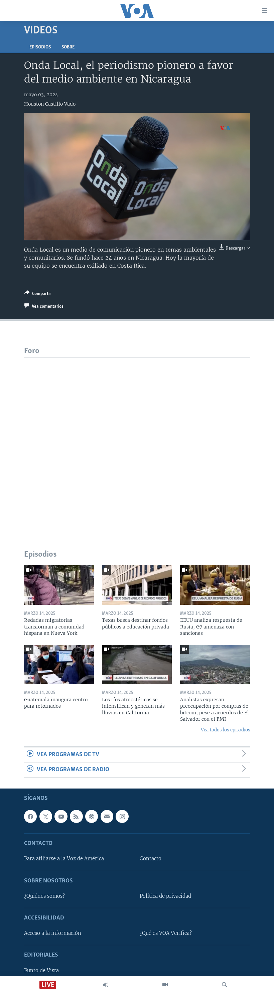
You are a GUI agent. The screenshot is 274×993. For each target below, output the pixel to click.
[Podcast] (91, 816)
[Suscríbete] (107, 816)
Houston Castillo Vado (50, 104)
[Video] (165, 984)
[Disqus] (137, 441)
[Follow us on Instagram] (122, 816)
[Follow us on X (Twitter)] (45, 816)
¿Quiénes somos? (44, 896)
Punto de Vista (41, 970)
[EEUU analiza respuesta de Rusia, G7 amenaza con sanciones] (215, 585)
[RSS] (76, 816)
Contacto (150, 859)
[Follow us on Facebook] (30, 816)
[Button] (37, 294)
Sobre (68, 47)
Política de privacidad (165, 896)
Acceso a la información (52, 933)
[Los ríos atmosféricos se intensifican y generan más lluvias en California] (137, 664)
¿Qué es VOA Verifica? (166, 933)
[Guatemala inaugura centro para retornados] (59, 664)
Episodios (40, 47)
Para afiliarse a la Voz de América (64, 859)
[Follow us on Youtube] (60, 816)
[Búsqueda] (225, 984)
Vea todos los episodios (225, 730)
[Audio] (106, 984)
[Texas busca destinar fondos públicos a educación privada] (137, 585)
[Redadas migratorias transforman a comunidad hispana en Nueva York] (59, 585)
